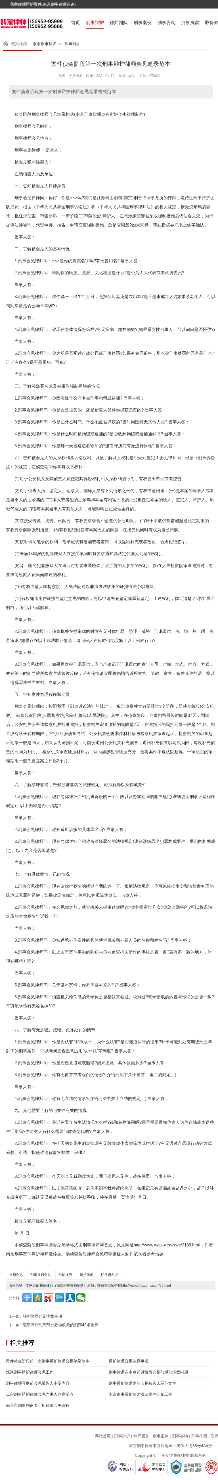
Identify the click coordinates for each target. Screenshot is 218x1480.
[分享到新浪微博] (48, 1297)
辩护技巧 (65, 1275)
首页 (75, 22)
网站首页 (103, 1436)
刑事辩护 (95, 22)
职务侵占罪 (109, 1275)
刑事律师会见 (40, 1275)
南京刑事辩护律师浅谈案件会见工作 (140, 1394)
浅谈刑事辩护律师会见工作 (30, 1372)
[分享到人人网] (70, 1297)
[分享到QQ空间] (37, 1297)
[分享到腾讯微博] (59, 1297)
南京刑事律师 (44, 44)
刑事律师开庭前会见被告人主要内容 (38, 1383)
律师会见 (16, 1275)
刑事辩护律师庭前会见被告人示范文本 (142, 1383)
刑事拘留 (190, 22)
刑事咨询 (166, 22)
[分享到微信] (80, 1297)
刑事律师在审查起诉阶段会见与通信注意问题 (148, 1372)
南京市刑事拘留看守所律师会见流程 (38, 1405)
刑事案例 (142, 22)
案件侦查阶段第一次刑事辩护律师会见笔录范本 (47, 1361)
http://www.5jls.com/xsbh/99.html (146, 1286)
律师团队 (119, 22)
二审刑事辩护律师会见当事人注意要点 (40, 1394)
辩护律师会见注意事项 (42, 1316)
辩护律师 (86, 1275)
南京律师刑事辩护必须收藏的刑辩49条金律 (60, 1324)
